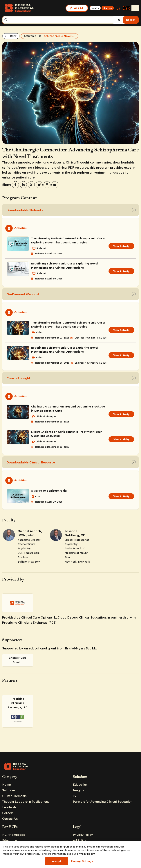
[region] (70, 854)
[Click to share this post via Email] (54, 184)
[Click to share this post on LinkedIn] (23, 184)
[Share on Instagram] (47, 184)
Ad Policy (79, 840)
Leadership (10, 807)
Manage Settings (82, 861)
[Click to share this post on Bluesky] (39, 184)
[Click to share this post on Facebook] (15, 184)
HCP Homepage (14, 835)
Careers (7, 813)
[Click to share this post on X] (31, 184)
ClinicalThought (18, 378)
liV (74, 796)
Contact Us (10, 818)
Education (80, 784)
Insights (78, 790)
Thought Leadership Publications (25, 801)
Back (13, 36)
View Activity (121, 246)
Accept (56, 861)
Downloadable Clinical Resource (31, 462)
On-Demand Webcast (23, 294)
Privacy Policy (83, 835)
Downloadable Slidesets (25, 210)
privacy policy (86, 853)
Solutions (8, 790)
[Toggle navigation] (135, 8)
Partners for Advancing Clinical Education (102, 801)
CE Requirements (14, 796)
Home (6, 784)
